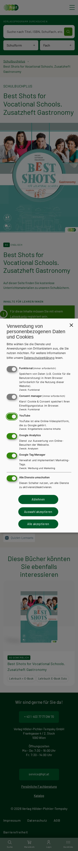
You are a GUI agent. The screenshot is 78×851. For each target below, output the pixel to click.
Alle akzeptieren (38, 524)
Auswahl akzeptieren (38, 511)
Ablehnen (38, 499)
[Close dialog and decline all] (71, 325)
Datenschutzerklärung (39, 357)
